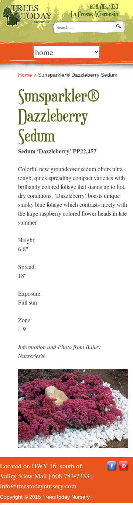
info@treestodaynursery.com (38, 485)
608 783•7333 (70, 475)
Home (25, 75)
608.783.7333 (104, 7)
